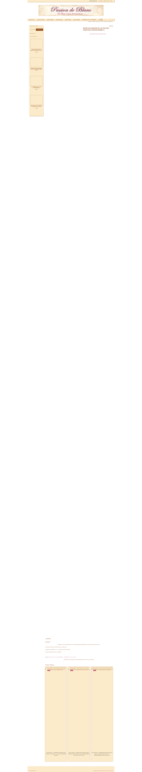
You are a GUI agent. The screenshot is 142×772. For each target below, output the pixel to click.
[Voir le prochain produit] (112, 26)
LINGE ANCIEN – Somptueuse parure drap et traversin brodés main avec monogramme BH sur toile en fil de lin (79, 754)
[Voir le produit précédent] (110, 26)
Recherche (39, 29)
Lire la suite (56, 758)
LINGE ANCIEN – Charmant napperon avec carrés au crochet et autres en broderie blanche (56, 754)
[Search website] (111, 19)
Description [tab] (48, 638)
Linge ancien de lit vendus (82, 667)
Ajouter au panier (36, 92)
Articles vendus (49, 667)
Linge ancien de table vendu (60, 667)
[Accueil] (87, 21)
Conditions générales (97, 770)
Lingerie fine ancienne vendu (105, 667)
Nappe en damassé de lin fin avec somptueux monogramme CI (103, 21)
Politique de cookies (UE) (104, 770)
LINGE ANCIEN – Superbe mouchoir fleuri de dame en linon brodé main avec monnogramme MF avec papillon (101, 754)
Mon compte (111, 770)
